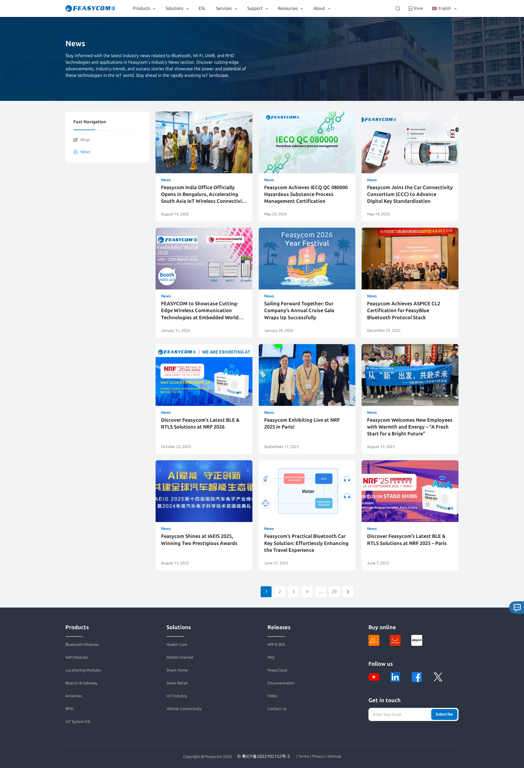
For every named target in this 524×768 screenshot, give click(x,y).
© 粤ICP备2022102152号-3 (263, 756)
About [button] (319, 8)
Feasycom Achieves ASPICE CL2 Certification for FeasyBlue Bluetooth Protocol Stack (403, 310)
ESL (202, 8)
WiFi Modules (77, 657)
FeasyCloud (277, 670)
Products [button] (141, 8)
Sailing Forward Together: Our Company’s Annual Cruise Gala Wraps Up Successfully (299, 310)
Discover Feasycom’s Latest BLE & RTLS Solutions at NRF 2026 (200, 423)
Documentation (280, 683)
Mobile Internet (179, 657)
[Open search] (398, 8)
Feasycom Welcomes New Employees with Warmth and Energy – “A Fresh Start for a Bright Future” (409, 427)
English (445, 8)
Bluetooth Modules (82, 644)
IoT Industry (176, 696)
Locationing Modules (83, 670)
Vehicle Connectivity (184, 709)
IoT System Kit (78, 721)
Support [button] (255, 8)
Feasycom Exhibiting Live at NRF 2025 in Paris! (302, 423)
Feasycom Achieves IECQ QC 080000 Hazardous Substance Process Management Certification (306, 194)
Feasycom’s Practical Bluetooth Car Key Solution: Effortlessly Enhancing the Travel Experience (306, 543)
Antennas (74, 696)
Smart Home (177, 670)
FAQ (271, 657)
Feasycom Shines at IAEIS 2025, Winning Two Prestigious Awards (199, 539)
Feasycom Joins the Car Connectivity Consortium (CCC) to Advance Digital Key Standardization (410, 194)
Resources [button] (288, 8)
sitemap (334, 756)
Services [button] (224, 8)
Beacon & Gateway (81, 683)
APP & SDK (276, 644)
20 (334, 591)
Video (272, 696)
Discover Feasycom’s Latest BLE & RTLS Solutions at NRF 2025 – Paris (407, 539)
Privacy (318, 756)
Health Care (176, 644)
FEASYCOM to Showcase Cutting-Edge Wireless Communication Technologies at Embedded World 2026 (200, 311)
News (85, 152)
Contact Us (277, 709)
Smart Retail (176, 683)
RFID (70, 709)
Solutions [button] (174, 8)
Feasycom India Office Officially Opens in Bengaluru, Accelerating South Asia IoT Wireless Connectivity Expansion (204, 194)
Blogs (85, 139)
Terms (304, 756)
